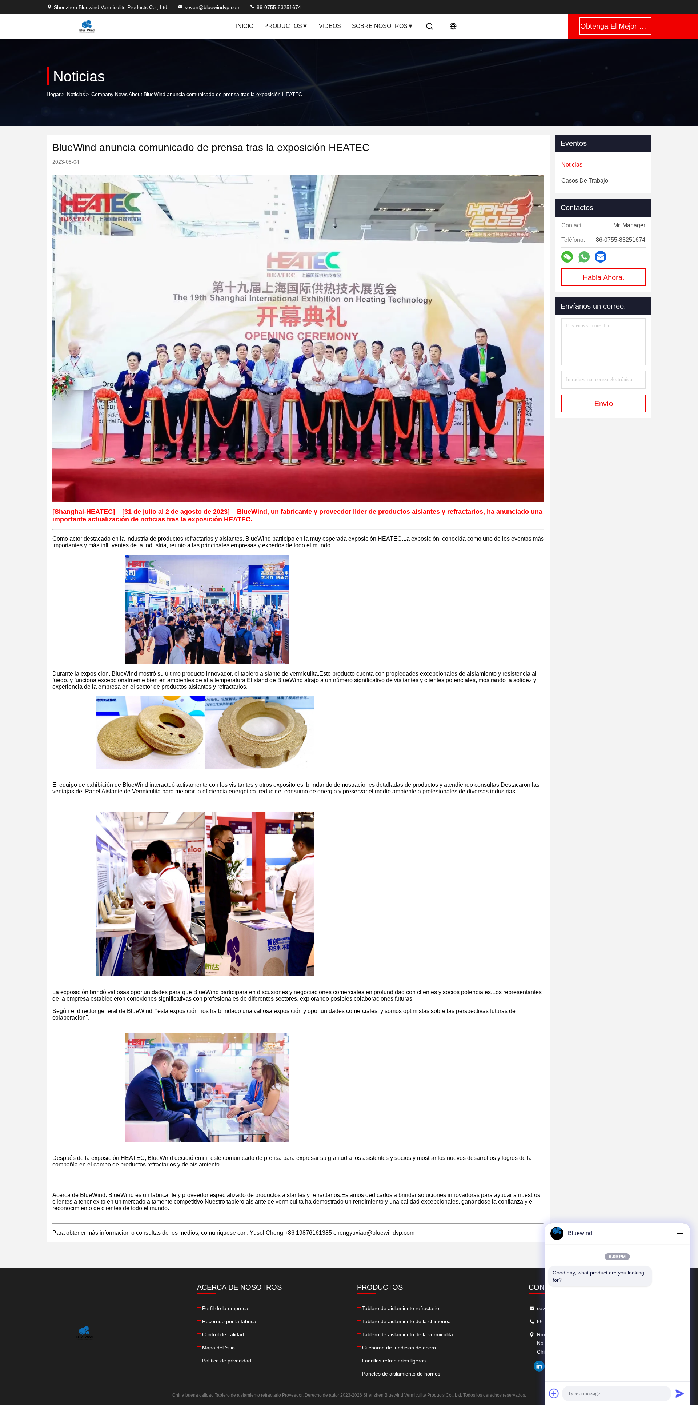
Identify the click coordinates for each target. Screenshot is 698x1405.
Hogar (54, 94)
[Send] (680, 1393)
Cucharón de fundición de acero (399, 1347)
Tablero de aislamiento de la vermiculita (407, 1334)
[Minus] (679, 1233)
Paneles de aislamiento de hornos (401, 1374)
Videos (330, 26)
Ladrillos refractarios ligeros (394, 1361)
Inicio (244, 26)
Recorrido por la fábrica (229, 1321)
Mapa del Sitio (218, 1347)
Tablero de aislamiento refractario (400, 1308)
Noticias (76, 94)
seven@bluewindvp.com (213, 7)
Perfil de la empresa (225, 1308)
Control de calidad (223, 1334)
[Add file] (554, 1393)
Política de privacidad (226, 1361)
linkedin (539, 1366)
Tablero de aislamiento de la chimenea (406, 1321)
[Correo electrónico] (600, 256)
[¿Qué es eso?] (584, 256)
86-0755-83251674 (278, 7)
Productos (283, 26)
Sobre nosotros (380, 26)
